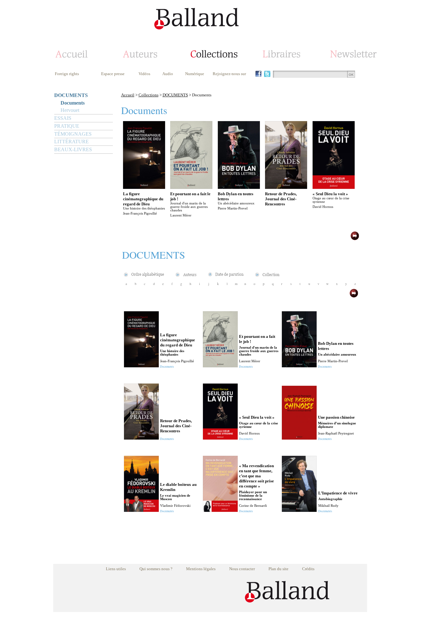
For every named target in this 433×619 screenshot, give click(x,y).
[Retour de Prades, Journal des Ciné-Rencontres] (286, 187)
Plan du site (278, 568)
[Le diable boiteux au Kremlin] (141, 510)
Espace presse (113, 73)
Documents (73, 103)
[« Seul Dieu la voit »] (334, 187)
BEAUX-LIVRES (73, 149)
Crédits (308, 568)
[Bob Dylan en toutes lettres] (239, 187)
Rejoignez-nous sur (229, 73)
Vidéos (144, 73)
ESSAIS (62, 118)
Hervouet (70, 110)
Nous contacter (242, 568)
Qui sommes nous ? (155, 568)
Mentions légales (201, 568)
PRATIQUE (66, 126)
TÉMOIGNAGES (73, 134)
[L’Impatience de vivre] (299, 510)
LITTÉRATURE (71, 141)
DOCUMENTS (71, 95)
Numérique (194, 73)
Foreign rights (67, 73)
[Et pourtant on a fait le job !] (191, 187)
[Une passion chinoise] (299, 438)
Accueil (127, 95)
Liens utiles (116, 568)
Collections (148, 95)
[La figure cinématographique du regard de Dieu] (144, 187)
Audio (167, 73)
